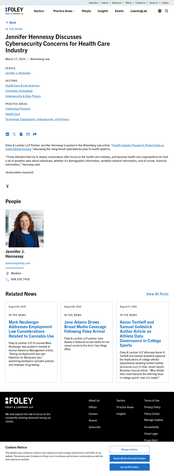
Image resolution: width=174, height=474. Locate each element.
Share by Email (28, 134)
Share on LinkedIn (7, 134)
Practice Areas (62, 11)
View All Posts (157, 293)
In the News (14, 28)
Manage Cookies (129, 449)
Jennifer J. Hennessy (17, 73)
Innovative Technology (19, 90)
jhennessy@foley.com (17, 263)
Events (119, 11)
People (86, 11)
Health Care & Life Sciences (22, 85)
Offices (129, 3)
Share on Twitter (14, 134)
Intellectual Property (17, 108)
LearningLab (138, 11)
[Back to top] (7, 187)
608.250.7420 (20, 279)
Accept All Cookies (129, 466)
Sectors (39, 11)
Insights (103, 11)
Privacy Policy (152, 407)
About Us (154, 3)
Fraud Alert (151, 440)
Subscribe (93, 3)
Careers (165, 3)
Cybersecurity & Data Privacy (23, 96)
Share (35, 134)
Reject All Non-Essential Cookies (129, 458)
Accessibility (151, 427)
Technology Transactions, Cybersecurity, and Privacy (37, 119)
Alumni (105, 3)
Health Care (12, 114)
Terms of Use (151, 400)
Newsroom (116, 3)
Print (21, 134)
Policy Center (152, 413)
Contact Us (140, 3)
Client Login (151, 433)
